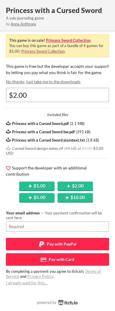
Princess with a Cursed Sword (54, 10)
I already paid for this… (26, 282)
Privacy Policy (40, 276)
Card (61, 259)
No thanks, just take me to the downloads (43, 81)
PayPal (61, 243)
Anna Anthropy (23, 24)
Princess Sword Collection (68, 40)
